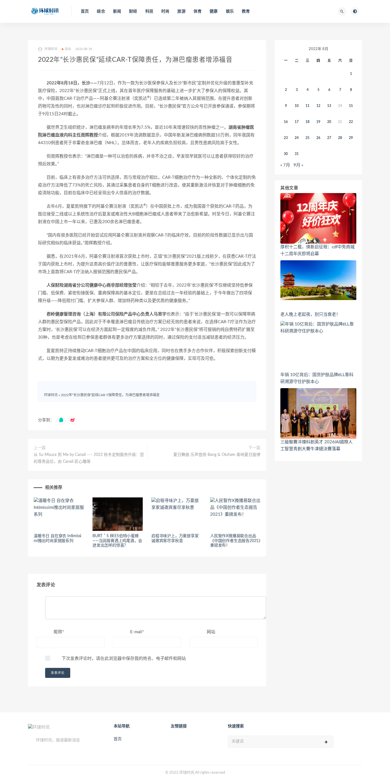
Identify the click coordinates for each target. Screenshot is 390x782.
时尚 (165, 11)
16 (286, 122)
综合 (101, 11)
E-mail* (137, 632)
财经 (133, 11)
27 (329, 138)
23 (286, 138)
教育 (246, 11)
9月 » (298, 165)
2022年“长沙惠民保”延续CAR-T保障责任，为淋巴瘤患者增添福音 (110, 395)
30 (286, 154)
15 (351, 106)
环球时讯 (51, 395)
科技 (149, 11)
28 (340, 138)
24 (297, 138)
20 (329, 122)
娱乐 (230, 11)
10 (297, 106)
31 (297, 154)
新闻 (117, 11)
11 (307, 106)
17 (297, 122)
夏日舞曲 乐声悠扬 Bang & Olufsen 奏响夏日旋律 (216, 455)
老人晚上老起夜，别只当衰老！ (310, 314)
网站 (211, 632)
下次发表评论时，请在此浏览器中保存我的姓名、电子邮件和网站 (124, 658)
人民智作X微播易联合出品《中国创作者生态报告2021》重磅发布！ (235, 541)
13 (329, 106)
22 (351, 122)
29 (351, 138)
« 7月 (285, 165)
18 (307, 122)
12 (318, 106)
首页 (85, 11)
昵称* (59, 632)
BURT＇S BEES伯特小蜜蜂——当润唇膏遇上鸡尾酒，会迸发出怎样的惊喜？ (117, 541)
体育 (198, 11)
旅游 (181, 11)
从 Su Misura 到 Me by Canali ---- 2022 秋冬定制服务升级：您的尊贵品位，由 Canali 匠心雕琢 (89, 458)
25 (307, 138)
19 (318, 122)
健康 (214, 11)
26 (318, 138)
